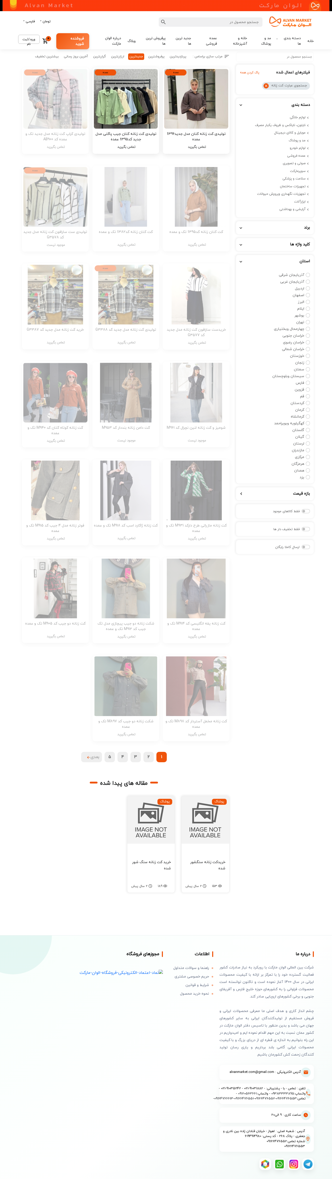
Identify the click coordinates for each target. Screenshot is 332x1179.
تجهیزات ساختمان (293, 186)
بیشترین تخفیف (47, 56)
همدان (299, 470)
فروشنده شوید (77, 41)
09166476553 (286, 1098)
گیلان (299, 436)
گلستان (298, 430)
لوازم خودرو (298, 148)
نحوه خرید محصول (194, 993)
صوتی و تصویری (294, 163)
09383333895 (282, 1093)
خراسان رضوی (293, 342)
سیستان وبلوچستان (288, 376)
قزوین (299, 389)
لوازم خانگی (298, 117)
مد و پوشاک (266, 41)
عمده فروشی (211, 41)
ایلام (300, 308)
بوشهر (299, 315)
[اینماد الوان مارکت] (121, 972)
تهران (300, 322)
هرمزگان (298, 463)
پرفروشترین (156, 56)
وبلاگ (132, 41)
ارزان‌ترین (117, 56)
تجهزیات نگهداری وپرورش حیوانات (281, 194)
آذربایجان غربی (292, 281)
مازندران (298, 450)
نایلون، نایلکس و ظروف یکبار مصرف (280, 125)
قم (302, 396)
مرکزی (299, 457)
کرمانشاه (297, 416)
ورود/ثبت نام (29, 40)
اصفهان (298, 295)
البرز (301, 302)
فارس (300, 382)
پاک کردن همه (249, 73)
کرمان (299, 409)
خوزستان (297, 355)
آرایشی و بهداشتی (292, 209)
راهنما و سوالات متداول (191, 968)
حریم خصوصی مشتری (192, 976)
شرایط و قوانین (197, 985)
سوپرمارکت (298, 171)
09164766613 (223, 1098)
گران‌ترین (99, 56)
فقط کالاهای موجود (286, 511)
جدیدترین (136, 56)
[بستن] (266, 85)
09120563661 (247, 1093)
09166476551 (244, 1098)
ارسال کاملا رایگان (287, 547)
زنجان (299, 362)
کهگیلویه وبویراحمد (289, 423)
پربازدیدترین (178, 56)
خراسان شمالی (293, 349)
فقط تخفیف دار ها (286, 529)
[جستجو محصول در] (163, 22)
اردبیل (299, 288)
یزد (302, 477)
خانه (310, 41)
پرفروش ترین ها (155, 41)
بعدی (95, 757)
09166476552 (265, 1098)
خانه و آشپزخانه (240, 41)
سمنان (299, 369)
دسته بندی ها (292, 41)
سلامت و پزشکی (294, 178)
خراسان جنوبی (293, 335)
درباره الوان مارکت (113, 41)
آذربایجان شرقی (291, 275)
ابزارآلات (300, 201)
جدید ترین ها (183, 41)
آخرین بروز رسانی (76, 56)
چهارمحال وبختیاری (289, 329)
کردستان (297, 403)
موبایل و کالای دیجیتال (290, 132)
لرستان (298, 443)
